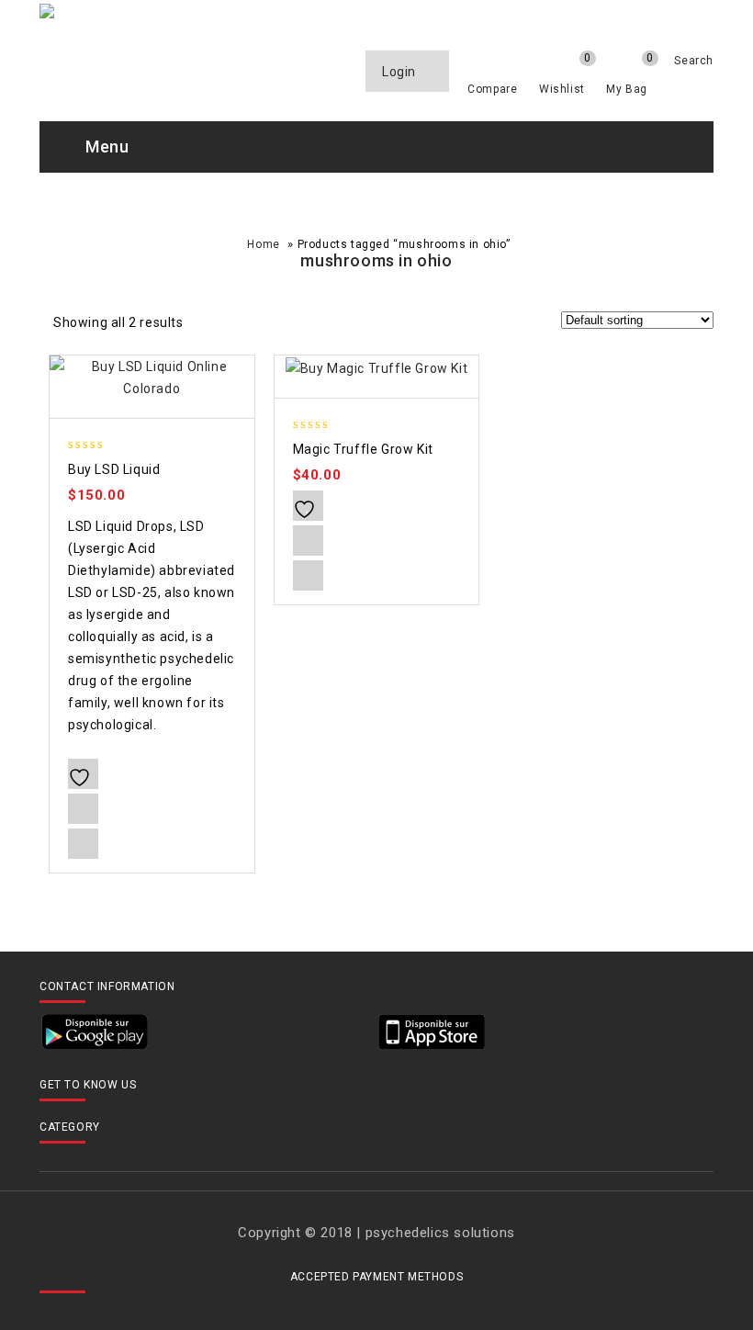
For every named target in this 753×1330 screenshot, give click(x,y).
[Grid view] (209, 325)
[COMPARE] (83, 809)
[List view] (241, 325)
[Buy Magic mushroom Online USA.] (286, 14)
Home (263, 244)
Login (401, 71)
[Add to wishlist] (83, 774)
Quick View (83, 843)
